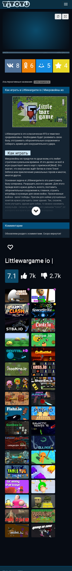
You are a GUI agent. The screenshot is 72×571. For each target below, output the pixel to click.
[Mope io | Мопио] (43, 339)
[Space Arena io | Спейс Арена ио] (43, 398)
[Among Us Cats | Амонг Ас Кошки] (43, 530)
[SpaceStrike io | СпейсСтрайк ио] (43, 310)
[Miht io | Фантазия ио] (17, 530)
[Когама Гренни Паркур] (17, 486)
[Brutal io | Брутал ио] (17, 354)
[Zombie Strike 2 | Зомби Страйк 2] (17, 516)
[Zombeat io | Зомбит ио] (17, 457)
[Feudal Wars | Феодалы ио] (17, 398)
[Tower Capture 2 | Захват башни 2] (17, 442)
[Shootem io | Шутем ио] (43, 383)
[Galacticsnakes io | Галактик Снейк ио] (43, 428)
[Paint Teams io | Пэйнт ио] (43, 472)
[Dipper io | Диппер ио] (43, 486)
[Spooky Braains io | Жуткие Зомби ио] (43, 516)
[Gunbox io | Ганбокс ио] (17, 428)
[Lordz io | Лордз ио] (43, 325)
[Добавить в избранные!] (10, 248)
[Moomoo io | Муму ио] (17, 369)
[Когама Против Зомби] (43, 501)
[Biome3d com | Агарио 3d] (17, 339)
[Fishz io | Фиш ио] (17, 413)
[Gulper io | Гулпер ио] (43, 442)
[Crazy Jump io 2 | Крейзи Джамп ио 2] (43, 457)
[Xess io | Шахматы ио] (43, 369)
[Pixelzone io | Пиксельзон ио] (17, 383)
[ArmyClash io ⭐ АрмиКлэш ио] (17, 310)
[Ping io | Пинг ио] (43, 413)
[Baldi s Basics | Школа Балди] (43, 295)
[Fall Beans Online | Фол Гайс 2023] (17, 501)
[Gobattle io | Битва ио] (43, 354)
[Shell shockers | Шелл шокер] (17, 295)
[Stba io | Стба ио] (17, 325)
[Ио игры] (16, 4)
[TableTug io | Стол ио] (17, 472)
